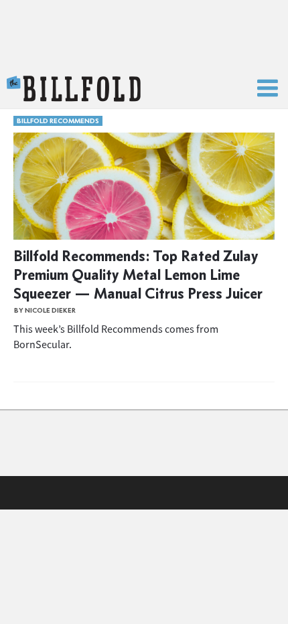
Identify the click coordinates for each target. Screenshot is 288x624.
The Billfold (74, 89)
